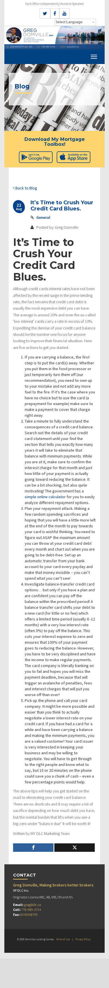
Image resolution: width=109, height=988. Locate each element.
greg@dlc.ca (32, 904)
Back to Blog (26, 188)
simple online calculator (45, 496)
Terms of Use (63, 939)
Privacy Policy (82, 939)
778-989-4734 (31, 909)
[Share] (33, 847)
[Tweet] (74, 847)
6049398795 (29, 914)
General (43, 217)
